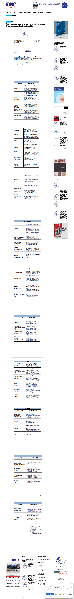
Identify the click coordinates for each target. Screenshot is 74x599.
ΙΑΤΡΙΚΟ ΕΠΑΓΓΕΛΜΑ (41, 574)
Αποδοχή (50, 594)
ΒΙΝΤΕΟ (39, 586)
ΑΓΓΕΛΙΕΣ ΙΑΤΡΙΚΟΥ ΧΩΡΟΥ (43, 584)
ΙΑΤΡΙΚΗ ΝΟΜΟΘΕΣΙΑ (42, 577)
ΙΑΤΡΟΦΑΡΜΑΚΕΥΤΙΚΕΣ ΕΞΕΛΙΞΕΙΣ (44, 580)
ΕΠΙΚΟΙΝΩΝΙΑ (48, 12)
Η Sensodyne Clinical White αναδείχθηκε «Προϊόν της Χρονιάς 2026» (63, 118)
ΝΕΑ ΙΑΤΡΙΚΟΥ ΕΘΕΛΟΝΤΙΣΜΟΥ (43, 583)
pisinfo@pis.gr (60, 569)
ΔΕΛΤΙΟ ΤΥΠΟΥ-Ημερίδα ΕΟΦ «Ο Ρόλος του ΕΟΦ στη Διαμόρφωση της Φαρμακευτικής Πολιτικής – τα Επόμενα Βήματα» (63, 125)
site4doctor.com (16, 597)
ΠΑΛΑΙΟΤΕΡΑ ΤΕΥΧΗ (11, 12)
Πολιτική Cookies (58, 596)
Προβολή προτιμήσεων (67, 594)
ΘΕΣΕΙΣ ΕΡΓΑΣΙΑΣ (27, 12)
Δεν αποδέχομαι (58, 594)
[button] (71, 583)
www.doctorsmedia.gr (61, 581)
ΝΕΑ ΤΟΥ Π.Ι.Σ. (8, 21)
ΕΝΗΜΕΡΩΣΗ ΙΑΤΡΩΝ (41, 576)
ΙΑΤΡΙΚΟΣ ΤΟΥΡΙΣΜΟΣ (42, 581)
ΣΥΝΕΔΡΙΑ (20, 12)
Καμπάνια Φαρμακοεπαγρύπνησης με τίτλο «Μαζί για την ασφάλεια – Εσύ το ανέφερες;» (64, 133)
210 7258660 (58, 568)
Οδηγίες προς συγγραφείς (38, 12)
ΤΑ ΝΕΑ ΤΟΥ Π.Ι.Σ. (41, 573)
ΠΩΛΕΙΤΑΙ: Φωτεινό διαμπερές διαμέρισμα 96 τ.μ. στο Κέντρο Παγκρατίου (59, 43)
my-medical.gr (21, 597)
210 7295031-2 (63, 568)
